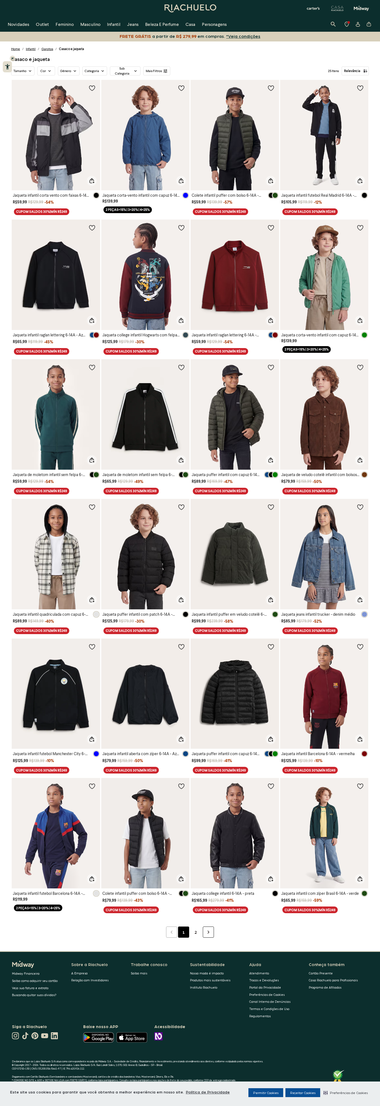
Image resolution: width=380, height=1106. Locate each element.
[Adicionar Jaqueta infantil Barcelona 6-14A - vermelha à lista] (360, 646)
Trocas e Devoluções (264, 980)
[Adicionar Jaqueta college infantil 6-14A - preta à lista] (271, 786)
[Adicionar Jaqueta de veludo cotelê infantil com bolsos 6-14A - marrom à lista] (360, 367)
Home (15, 49)
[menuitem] (18, 24)
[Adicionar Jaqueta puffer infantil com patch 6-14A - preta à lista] (181, 507)
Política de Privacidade (208, 1091)
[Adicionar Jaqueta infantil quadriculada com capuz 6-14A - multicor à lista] (92, 507)
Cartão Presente (321, 973)
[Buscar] (333, 24)
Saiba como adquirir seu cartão (35, 981)
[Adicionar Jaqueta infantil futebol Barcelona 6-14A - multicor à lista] (92, 786)
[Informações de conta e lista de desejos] (357, 24)
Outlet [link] (42, 24)
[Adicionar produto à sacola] (92, 181)
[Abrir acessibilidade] (7, 66)
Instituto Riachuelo (203, 987)
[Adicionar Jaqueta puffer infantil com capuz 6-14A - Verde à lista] (271, 367)
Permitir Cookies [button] (265, 1092)
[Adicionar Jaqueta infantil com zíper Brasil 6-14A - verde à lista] (360, 786)
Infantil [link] (113, 24)
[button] (345, 1092)
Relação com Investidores (89, 980)
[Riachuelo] (190, 8)
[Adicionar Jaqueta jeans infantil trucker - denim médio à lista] (360, 507)
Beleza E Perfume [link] (162, 24)
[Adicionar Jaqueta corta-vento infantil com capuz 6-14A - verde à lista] (360, 227)
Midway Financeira (26, 973)
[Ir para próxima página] (208, 932)
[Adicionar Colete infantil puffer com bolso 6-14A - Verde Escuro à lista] (271, 88)
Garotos (47, 49)
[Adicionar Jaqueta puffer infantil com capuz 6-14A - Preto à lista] (271, 646)
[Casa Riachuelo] (337, 8)
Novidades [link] (18, 24)
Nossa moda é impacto (207, 973)
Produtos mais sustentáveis (210, 980)
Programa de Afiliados (325, 987)
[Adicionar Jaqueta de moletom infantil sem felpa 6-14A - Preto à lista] (181, 367)
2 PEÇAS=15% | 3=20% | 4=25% (128, 210)
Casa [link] (191, 24)
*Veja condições (243, 36)
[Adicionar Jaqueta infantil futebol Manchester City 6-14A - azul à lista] (92, 646)
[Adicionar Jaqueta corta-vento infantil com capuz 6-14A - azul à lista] (181, 88)
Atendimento (259, 973)
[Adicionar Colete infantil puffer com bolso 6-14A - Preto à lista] (181, 786)
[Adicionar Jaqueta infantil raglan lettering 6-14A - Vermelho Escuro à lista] (271, 227)
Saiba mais (139, 973)
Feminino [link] (64, 24)
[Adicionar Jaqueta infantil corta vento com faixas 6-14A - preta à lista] (92, 88)
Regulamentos (260, 1016)
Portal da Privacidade (265, 987)
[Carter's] (313, 8)
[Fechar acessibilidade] (12, 58)
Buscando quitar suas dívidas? (34, 995)
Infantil (31, 49)
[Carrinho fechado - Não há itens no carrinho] (368, 24)
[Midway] (361, 8)
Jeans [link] (133, 24)
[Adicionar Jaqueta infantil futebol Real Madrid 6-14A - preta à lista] (360, 88)
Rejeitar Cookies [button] (302, 1092)
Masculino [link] (90, 24)
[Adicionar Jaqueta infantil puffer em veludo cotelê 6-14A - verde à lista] (271, 507)
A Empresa (79, 973)
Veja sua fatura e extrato (30, 988)
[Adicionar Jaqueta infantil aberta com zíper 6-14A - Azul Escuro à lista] (181, 646)
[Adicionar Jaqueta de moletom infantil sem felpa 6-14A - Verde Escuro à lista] (92, 367)
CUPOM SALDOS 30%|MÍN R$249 (41, 212)
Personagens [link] (214, 24)
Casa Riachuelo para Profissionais (333, 980)
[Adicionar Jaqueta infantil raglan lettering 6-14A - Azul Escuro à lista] (92, 227)
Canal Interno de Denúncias (269, 1001)
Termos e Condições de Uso (269, 1009)
